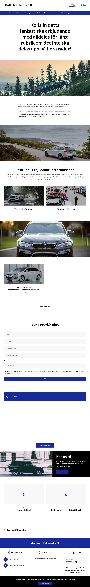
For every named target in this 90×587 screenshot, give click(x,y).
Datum (6, 361)
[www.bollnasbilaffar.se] (18, 5)
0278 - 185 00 (13, 559)
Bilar (18, 13)
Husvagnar (28, 13)
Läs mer (62, 472)
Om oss (76, 13)
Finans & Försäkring (63, 13)
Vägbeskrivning (45, 445)
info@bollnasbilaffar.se (16, 565)
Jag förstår (45, 583)
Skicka (45, 378)
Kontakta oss (42, 17)
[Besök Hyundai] (72, 5)
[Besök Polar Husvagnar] (82, 5)
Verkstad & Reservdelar (44, 13)
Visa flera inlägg (45, 306)
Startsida (8, 13)
